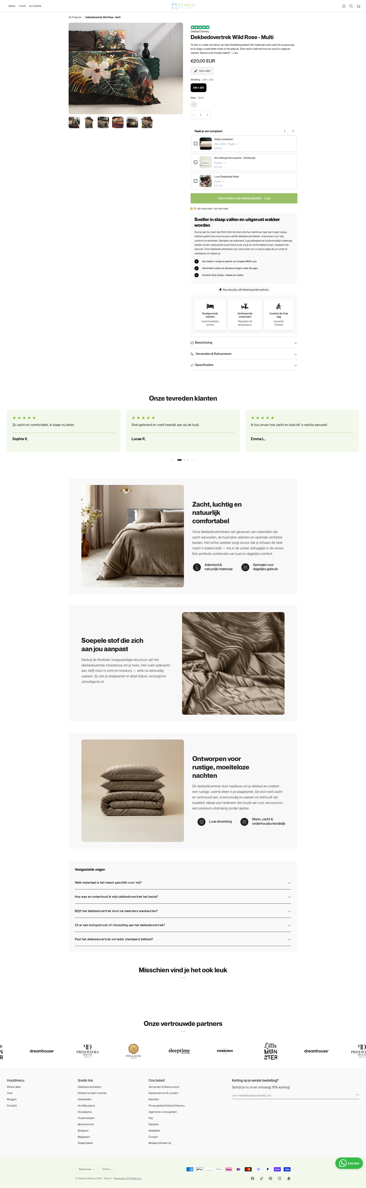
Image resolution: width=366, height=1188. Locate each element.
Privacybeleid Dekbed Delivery (166, 1105)
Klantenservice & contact (163, 1093)
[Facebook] (252, 1178)
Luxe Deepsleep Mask (226, 176)
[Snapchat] (289, 1178)
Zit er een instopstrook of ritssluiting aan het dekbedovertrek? (120, 925)
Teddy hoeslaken (223, 139)
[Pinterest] (270, 1178)
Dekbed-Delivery (87, 1178)
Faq (150, 1118)
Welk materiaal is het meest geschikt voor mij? (108, 882)
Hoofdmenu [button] (15, 1080)
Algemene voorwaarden (162, 1111)
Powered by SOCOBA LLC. (127, 1178)
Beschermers (86, 1124)
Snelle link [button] (85, 1080)
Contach (12, 1105)
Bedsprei (83, 1130)
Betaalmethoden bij (159, 1143)
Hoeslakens (85, 1111)
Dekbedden (85, 1099)
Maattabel (154, 1130)
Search (108, 1178)
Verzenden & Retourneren (213, 354)
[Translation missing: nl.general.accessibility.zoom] (75, 107)
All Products (75, 17)
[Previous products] (285, 131)
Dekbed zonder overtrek (92, 1093)
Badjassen (84, 1136)
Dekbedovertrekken (89, 1086)
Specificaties (204, 365)
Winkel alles (14, 1086)
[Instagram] (279, 1178)
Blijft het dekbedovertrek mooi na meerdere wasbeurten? (116, 911)
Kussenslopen (86, 1118)
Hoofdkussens (86, 1105)
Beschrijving (203, 342)
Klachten (153, 1099)
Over (10, 1093)
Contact (153, 1136)
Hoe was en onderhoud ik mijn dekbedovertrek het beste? (116, 896)
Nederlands (85, 1169)
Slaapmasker (85, 1143)
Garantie (153, 1124)
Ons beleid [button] (156, 1080)
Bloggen (12, 1099)
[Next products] (293, 131)
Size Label (204, 70)
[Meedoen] (356, 1095)
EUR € (106, 1169)
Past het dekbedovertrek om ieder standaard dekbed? (114, 939)
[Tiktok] (261, 1178)
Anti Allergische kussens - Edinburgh (234, 157)
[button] (12, 6)
